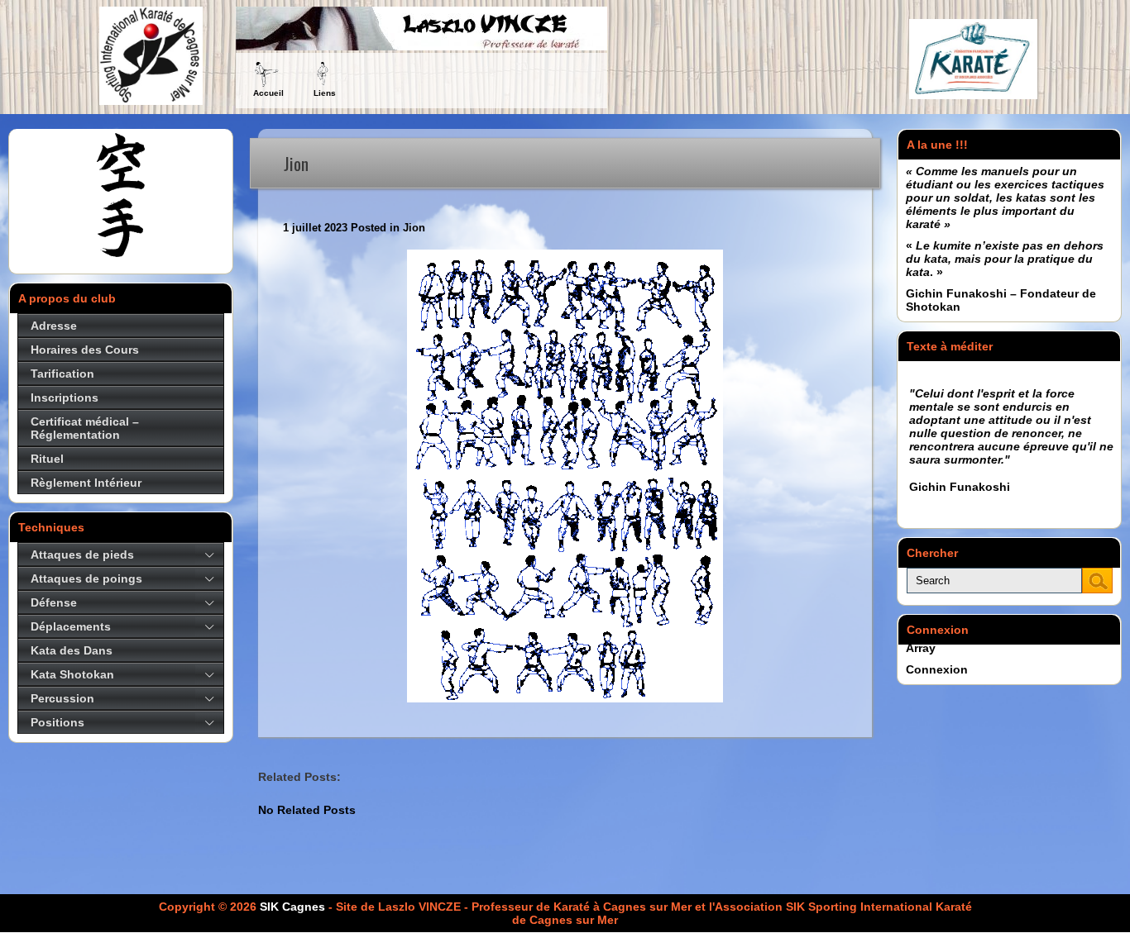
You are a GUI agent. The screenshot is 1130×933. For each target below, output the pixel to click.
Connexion (937, 669)
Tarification (62, 373)
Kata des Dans (72, 650)
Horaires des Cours (85, 349)
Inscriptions (64, 397)
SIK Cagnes (292, 906)
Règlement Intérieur (86, 482)
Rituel (47, 458)
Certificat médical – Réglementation (85, 428)
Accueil (268, 93)
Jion (414, 227)
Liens (325, 93)
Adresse (54, 325)
